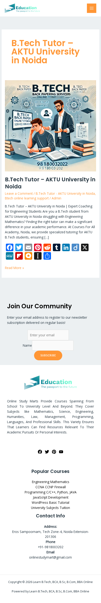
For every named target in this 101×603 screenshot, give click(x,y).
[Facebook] (40, 452)
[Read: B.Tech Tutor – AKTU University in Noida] (50, 125)
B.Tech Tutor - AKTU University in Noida (65, 193)
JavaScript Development (50, 497)
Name (27, 345)
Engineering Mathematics (50, 482)
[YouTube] (61, 452)
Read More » (14, 267)
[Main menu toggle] (92, 8)
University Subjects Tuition (50, 507)
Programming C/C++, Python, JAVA (51, 492)
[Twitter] (47, 452)
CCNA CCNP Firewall (50, 487)
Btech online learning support (27, 198)
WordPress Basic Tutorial (50, 502)
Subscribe (48, 355)
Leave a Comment (19, 193)
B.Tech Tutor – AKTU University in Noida (50, 183)
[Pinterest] (54, 452)
